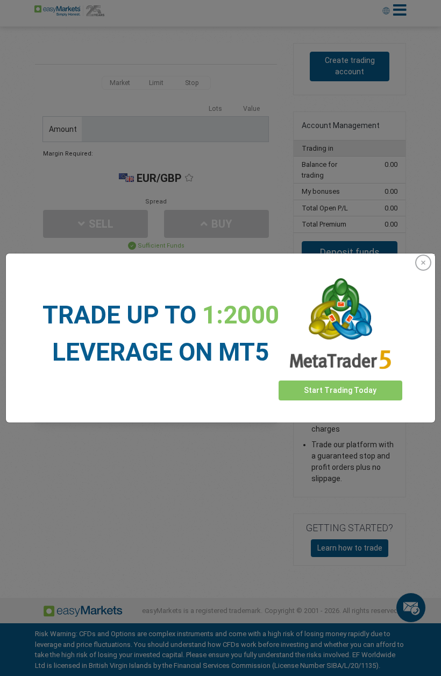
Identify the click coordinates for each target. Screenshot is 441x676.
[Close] (423, 262)
